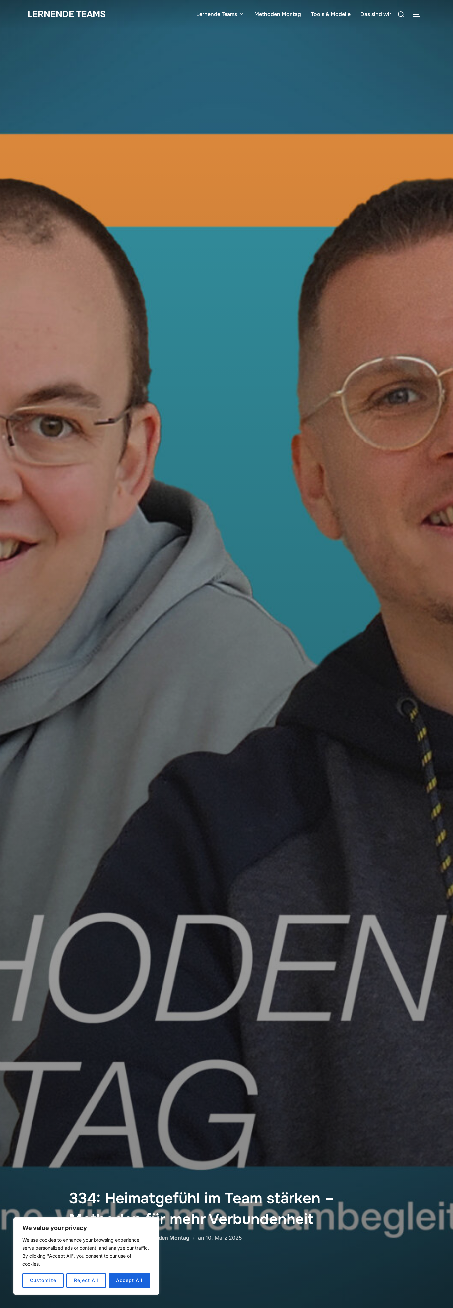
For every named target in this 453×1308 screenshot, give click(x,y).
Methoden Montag (277, 14)
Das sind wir (375, 14)
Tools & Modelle (331, 14)
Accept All (129, 1280)
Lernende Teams (67, 14)
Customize (43, 1280)
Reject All (86, 1280)
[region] (86, 1256)
